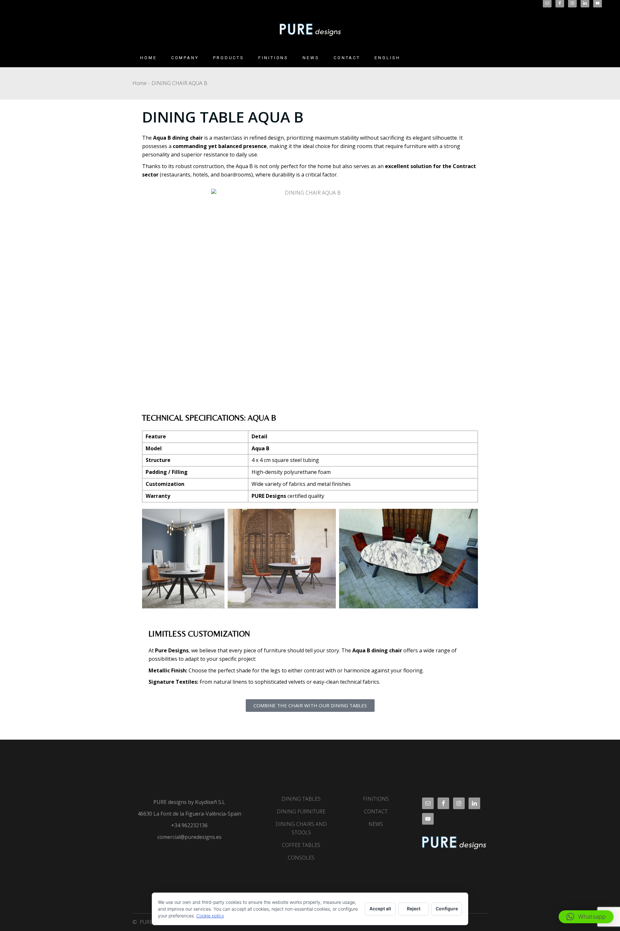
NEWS (375, 824)
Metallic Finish (167, 670)
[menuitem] (387, 57)
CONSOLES (301, 857)
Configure (447, 908)
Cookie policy (210, 915)
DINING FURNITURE (301, 811)
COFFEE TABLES (301, 845)
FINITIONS (376, 798)
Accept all (380, 908)
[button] (586, 916)
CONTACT (376, 811)
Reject (413, 908)
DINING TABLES (301, 798)
